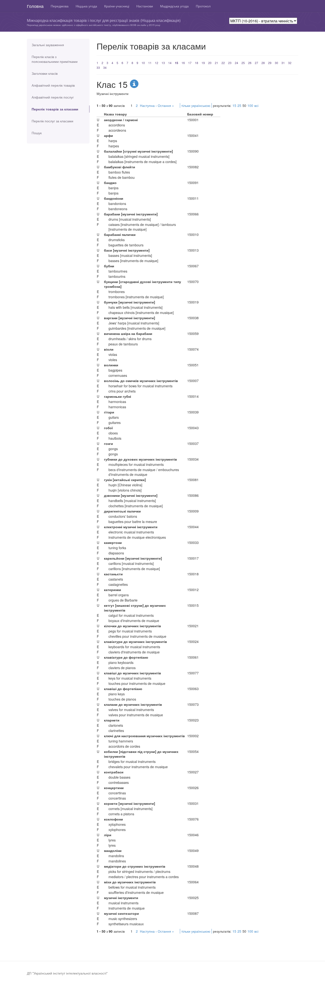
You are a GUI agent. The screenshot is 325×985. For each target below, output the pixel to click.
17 (190, 63)
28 (263, 63)
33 (98, 67)
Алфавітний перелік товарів (53, 85)
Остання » (166, 105)
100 (250, 105)
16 (183, 63)
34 (105, 67)
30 (276, 63)
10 (143, 63)
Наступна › (148, 105)
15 (176, 63)
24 (236, 63)
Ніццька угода (86, 6)
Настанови (144, 6)
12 (156, 63)
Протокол (203, 6)
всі (256, 105)
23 (229, 63)
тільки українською (195, 105)
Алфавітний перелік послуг (53, 97)
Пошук (37, 132)
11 (150, 63)
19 (203, 63)
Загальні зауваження (48, 44)
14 (170, 63)
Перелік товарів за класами (55, 109)
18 (196, 63)
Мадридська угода (174, 6)
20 (210, 63)
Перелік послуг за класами (52, 121)
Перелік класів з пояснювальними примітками (55, 59)
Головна (35, 6)
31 (283, 63)
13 (163, 63)
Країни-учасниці (116, 6)
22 (223, 63)
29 (269, 63)
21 (216, 63)
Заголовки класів (45, 73)
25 (243, 63)
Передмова (60, 6)
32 (289, 63)
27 (256, 63)
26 (249, 63)
